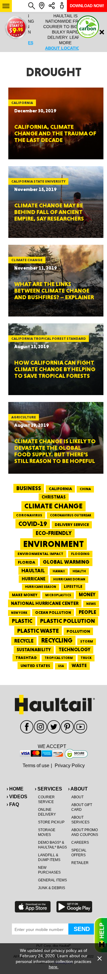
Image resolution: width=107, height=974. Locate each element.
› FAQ (13, 804)
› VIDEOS (17, 796)
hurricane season (40, 587)
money (87, 594)
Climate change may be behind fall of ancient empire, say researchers (49, 212)
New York (19, 613)
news (91, 604)
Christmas (54, 497)
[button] (6, 6)
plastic (22, 621)
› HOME (15, 788)
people (87, 612)
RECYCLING (57, 640)
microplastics (58, 595)
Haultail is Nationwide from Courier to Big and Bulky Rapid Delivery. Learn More (53, 32)
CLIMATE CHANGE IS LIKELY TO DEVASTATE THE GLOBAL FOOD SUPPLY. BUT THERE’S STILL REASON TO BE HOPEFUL (55, 451)
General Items (52, 880)
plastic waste (38, 630)
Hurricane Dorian (69, 579)
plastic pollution (67, 620)
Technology (74, 649)
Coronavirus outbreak (70, 515)
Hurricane (33, 578)
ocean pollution (53, 612)
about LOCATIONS (53, 48)
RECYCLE (24, 641)
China (85, 489)
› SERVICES (48, 788)
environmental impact (40, 554)
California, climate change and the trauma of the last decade (55, 133)
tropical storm (59, 658)
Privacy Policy (70, 765)
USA (61, 666)
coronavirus (29, 515)
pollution (78, 631)
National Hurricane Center (44, 603)
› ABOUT (78, 788)
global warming (66, 562)
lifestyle (73, 586)
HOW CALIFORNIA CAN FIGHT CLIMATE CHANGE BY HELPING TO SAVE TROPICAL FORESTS (54, 369)
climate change (53, 506)
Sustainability (34, 649)
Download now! (87, 6)
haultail (33, 571)
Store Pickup (51, 822)
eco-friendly (54, 533)
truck (86, 658)
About (77, 797)
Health (79, 571)
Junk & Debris (51, 888)
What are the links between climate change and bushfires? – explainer (54, 290)
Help (100, 935)
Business (28, 488)
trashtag (26, 657)
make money (24, 595)
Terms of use (36, 765)
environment (53, 544)
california (60, 488)
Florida (26, 562)
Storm (86, 641)
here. (54, 966)
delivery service (72, 524)
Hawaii (59, 571)
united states (35, 665)
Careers (80, 842)
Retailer (80, 863)
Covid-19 (32, 523)
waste (79, 665)
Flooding (80, 554)
